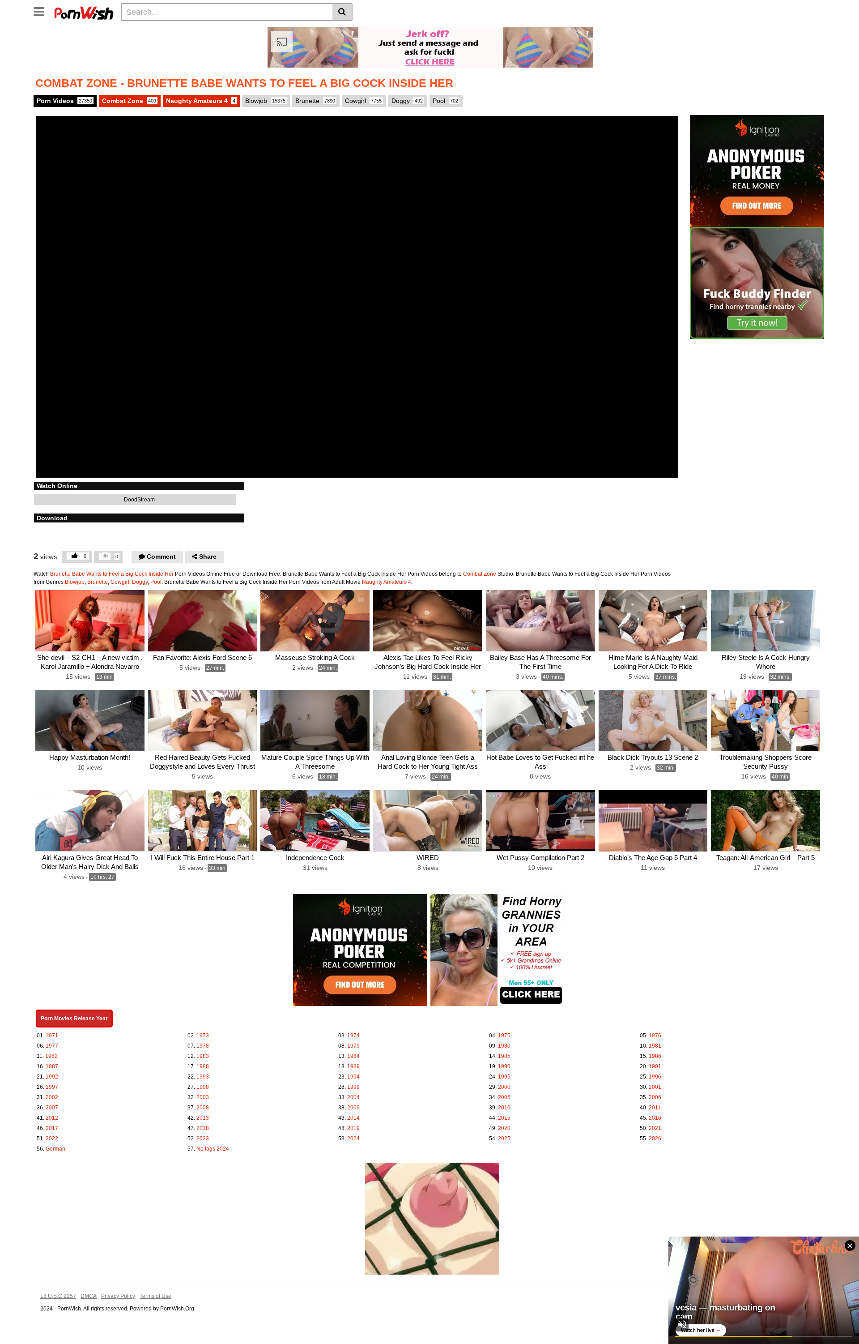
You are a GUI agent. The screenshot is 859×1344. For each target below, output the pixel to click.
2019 (353, 1128)
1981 (655, 1046)
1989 (353, 1066)
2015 (504, 1118)
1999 (353, 1087)
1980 (504, 1046)
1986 (655, 1056)
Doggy (407, 100)
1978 (202, 1046)
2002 (52, 1097)
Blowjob (265, 100)
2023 (202, 1138)
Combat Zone (129, 100)
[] (342, 12)
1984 (353, 1056)
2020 (504, 1128)
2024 (353, 1138)
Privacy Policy (118, 1296)
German (55, 1149)
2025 (504, 1138)
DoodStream (139, 500)
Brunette (315, 100)
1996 (655, 1077)
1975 (504, 1035)
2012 (52, 1118)
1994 (353, 1077)
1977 (52, 1046)
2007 (52, 1107)
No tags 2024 (212, 1149)
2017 (52, 1128)
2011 (655, 1107)
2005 (504, 1097)
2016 (655, 1118)
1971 (52, 1035)
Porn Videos (64, 100)
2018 (202, 1128)
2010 (504, 1107)
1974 (353, 1035)
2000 (504, 1087)
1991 (655, 1066)
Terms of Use (155, 1296)
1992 (52, 1077)
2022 (52, 1138)
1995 (504, 1077)
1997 (52, 1087)
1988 (202, 1066)
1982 (51, 1056)
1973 (202, 1035)
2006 (655, 1097)
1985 (504, 1056)
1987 (52, 1066)
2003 (202, 1097)
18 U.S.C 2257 (58, 1296)
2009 (353, 1107)
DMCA (89, 1296)
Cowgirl (363, 100)
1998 (202, 1087)
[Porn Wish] (83, 11)
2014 (353, 1118)
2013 (202, 1118)
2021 (655, 1128)
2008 (202, 1107)
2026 (655, 1138)
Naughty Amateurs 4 (200, 100)
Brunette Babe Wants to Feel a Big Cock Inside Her (112, 574)
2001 (655, 1087)
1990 (504, 1066)
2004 (353, 1097)
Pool (445, 100)
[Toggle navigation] (42, 10)
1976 (655, 1035)
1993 (202, 1077)
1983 (202, 1056)
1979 (353, 1046)
